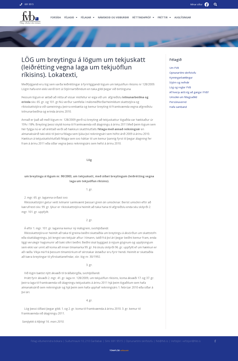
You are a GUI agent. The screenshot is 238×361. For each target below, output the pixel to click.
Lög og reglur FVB (180, 87)
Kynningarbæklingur (181, 77)
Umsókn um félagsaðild (183, 97)
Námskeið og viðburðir (113, 17)
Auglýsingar (182, 17)
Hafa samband (178, 107)
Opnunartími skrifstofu (182, 72)
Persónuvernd (177, 102)
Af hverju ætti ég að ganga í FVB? (189, 92)
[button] (215, 4)
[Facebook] (206, 4)
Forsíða (56, 17)
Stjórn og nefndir (179, 82)
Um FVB (174, 67)
